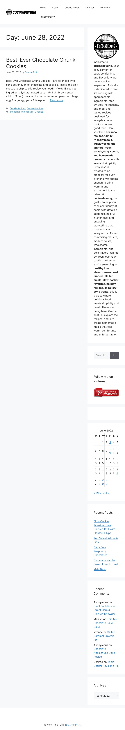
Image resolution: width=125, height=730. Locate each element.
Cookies (39, 111)
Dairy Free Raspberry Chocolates (100, 551)
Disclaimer (105, 7)
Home (43, 7)
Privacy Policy (47, 16)
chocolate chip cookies (22, 111)
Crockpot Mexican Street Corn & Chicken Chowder (105, 610)
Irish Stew (100, 569)
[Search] (114, 355)
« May (97, 493)
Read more (56, 100)
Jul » (106, 493)
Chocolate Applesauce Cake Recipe (104, 652)
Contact (90, 7)
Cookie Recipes (18, 108)
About (55, 7)
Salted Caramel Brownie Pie (104, 636)
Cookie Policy (72, 7)
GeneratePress (73, 725)
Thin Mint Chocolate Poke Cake (106, 623)
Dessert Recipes (35, 108)
